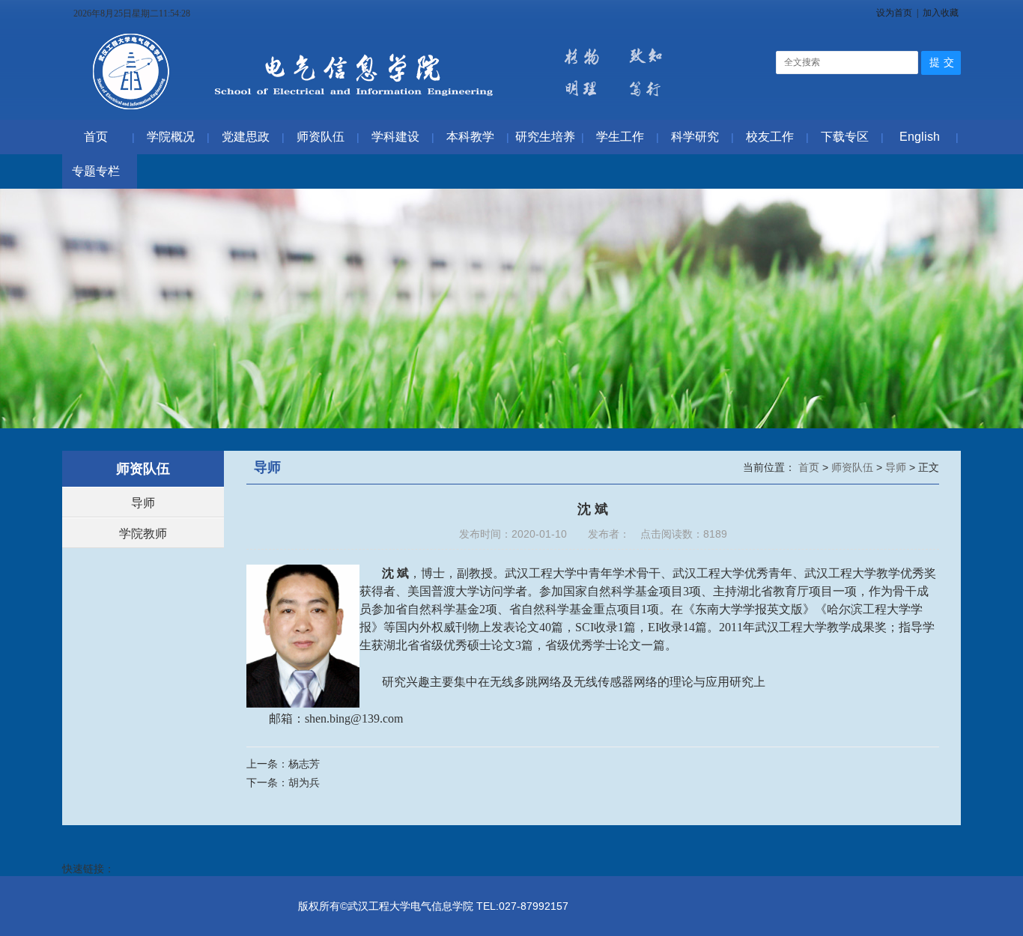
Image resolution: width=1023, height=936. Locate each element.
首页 (810, 467)
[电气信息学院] (383, 112)
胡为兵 (304, 782)
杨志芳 (304, 764)
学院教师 (143, 533)
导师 (143, 502)
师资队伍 (853, 467)
